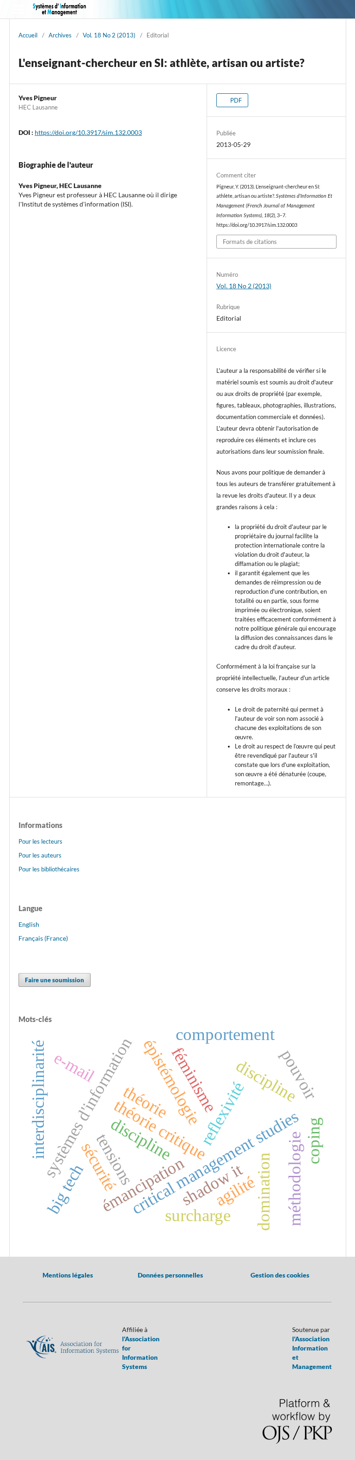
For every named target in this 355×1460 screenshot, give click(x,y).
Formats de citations (250, 241)
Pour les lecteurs (40, 841)
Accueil (27, 35)
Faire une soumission (54, 980)
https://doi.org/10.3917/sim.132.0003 (88, 132)
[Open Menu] (18, 9)
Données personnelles (170, 1275)
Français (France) (43, 938)
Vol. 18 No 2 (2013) (109, 35)
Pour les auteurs (39, 855)
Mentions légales (68, 1275)
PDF (235, 100)
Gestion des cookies (280, 1275)
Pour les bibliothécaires (49, 869)
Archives (60, 35)
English (28, 924)
